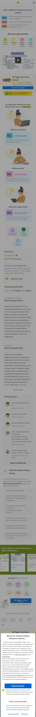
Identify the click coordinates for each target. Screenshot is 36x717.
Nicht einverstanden (18, 701)
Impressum (24, 714)
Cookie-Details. (6, 656)
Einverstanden (18, 686)
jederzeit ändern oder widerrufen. (15, 675)
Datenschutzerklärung (20, 654)
